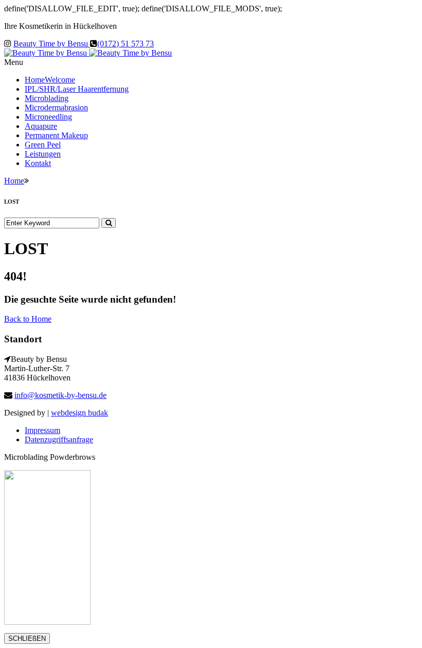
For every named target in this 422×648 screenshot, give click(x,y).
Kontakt (38, 163)
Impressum (42, 430)
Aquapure (41, 126)
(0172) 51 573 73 (125, 43)
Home (50, 79)
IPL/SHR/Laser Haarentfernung (77, 89)
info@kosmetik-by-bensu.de (60, 395)
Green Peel (43, 144)
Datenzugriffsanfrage (59, 439)
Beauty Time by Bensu (51, 43)
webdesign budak (79, 412)
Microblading (46, 98)
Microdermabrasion (56, 107)
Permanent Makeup (56, 135)
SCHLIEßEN (27, 638)
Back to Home (27, 318)
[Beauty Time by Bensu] (88, 52)
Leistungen (43, 153)
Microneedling (48, 116)
